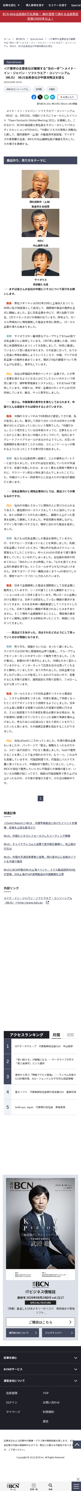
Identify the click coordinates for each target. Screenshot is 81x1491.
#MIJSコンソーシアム (17, 89)
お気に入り (68, 97)
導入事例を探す (35, 5)
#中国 (39, 89)
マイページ (13, 1412)
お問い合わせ (51, 1402)
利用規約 (48, 1412)
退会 (45, 1421)
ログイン (11, 1402)
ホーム (7, 38)
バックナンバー (53, 1332)
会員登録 (11, 1393)
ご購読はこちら (40, 1322)
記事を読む (9, 5)
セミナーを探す (57, 5)
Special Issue (36, 38)
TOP (46, 1393)
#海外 (52, 89)
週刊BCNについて (19, 1332)
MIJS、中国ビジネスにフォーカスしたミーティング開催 (37, 836)
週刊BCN (20, 38)
